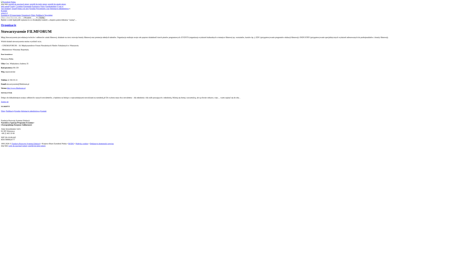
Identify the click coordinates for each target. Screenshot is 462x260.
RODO (71, 144)
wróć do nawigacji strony (18, 146)
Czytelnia (19, 6)
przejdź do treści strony (38, 4)
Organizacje (26, 15)
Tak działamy (6, 9)
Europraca (36, 6)
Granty (12, 6)
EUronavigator (15, 15)
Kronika (32, 9)
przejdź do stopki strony (57, 4)
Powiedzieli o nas (43, 9)
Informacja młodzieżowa (59, 9)
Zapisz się (5, 102)
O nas (60, 6)
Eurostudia (27, 6)
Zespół (14, 9)
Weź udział (5, 6)
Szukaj (41, 18)
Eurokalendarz (51, 6)
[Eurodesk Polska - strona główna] (8, 2)
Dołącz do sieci (23, 9)
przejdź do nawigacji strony (18, 4)
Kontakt (4, 11)
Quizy (42, 6)
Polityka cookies (82, 144)
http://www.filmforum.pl (16, 88)
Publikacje (40, 15)
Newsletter (48, 15)
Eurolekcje (5, 15)
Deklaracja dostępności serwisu (102, 144)
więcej (4, 13)
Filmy (33, 15)
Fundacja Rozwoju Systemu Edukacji (26, 144)
